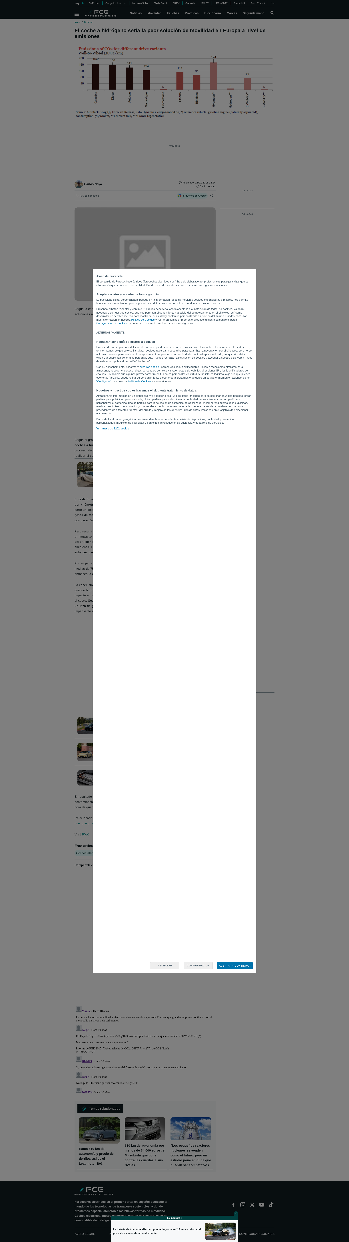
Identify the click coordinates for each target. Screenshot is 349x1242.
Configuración (198, 965)
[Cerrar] (236, 1213)
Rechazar (164, 965)
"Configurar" (103, 381)
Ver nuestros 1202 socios (112, 428)
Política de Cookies (143, 319)
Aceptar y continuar (235, 965)
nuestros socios (149, 366)
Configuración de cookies (111, 323)
